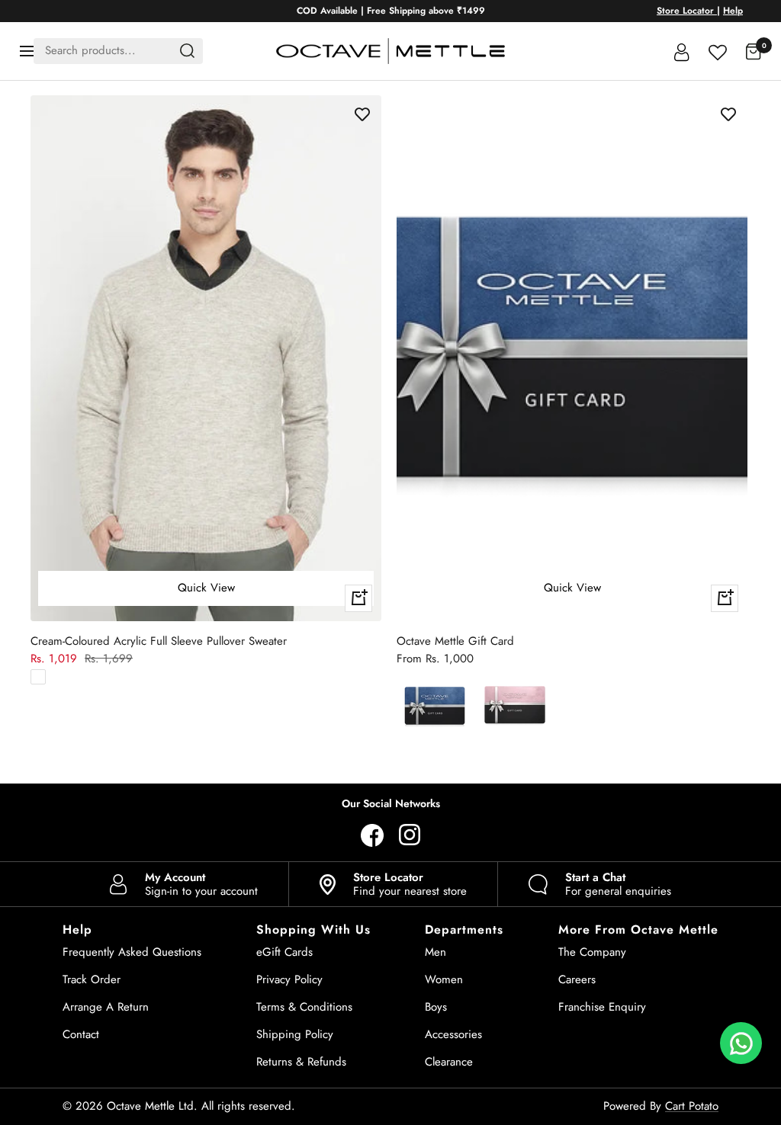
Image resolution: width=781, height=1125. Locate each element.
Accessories (453, 1034)
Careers (577, 979)
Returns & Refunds (301, 1061)
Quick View (206, 587)
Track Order (92, 979)
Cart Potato (691, 1106)
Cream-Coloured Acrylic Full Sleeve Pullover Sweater (159, 641)
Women (444, 979)
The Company (592, 952)
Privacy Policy (289, 979)
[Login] (681, 51)
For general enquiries (618, 884)
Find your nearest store (410, 884)
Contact (81, 1034)
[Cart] (753, 51)
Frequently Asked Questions (132, 952)
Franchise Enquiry (602, 1006)
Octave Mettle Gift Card (455, 641)
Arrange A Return (106, 1006)
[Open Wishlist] (718, 50)
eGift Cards (284, 952)
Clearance (449, 1061)
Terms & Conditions (304, 1006)
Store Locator (687, 11)
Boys (436, 1006)
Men (435, 952)
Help (733, 11)
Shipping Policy (294, 1034)
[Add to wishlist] (362, 114)
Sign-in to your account (201, 884)
